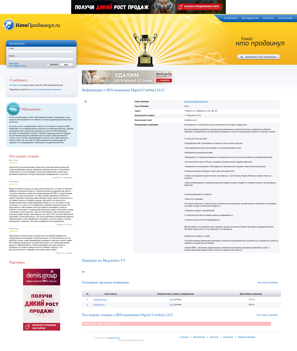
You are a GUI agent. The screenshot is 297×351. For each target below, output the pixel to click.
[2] (12, 162)
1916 (172, 305)
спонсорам (285, 18)
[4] (15, 162)
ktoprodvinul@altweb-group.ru (131, 340)
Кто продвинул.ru (31, 25)
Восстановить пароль (17, 65)
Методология (199, 337)
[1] (10, 162)
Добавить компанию (246, 337)
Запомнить (54, 64)
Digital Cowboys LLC (147, 89)
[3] (13, 162)
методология (250, 18)
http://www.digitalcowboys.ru (196, 102)
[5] (17, 162)
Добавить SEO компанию (258, 57)
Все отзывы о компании (267, 315)
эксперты (268, 18)
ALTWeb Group (15, 85)
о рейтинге (231, 18)
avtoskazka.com (100, 299)
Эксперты (214, 337)
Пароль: (12, 56)
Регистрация (14, 63)
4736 (172, 299)
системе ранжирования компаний (46, 89)
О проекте (184, 337)
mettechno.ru (99, 305)
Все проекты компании (268, 282)
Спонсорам (228, 337)
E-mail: (11, 48)
